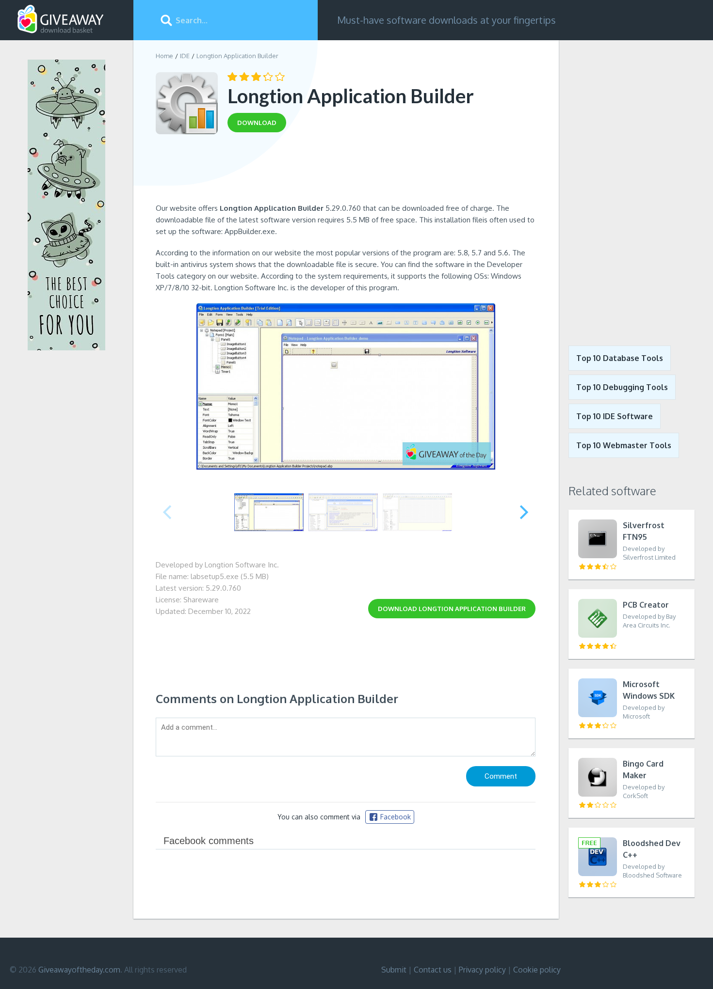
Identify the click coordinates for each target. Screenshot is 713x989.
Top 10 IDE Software (614, 416)
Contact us (433, 969)
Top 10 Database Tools (619, 358)
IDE (185, 56)
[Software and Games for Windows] (60, 19)
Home (164, 56)
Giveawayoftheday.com (79, 969)
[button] (524, 512)
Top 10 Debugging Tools (622, 387)
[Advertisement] (345, 171)
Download (452, 608)
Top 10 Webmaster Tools (623, 445)
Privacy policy (482, 969)
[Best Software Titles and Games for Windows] (631, 185)
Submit (393, 969)
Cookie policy (537, 969)
